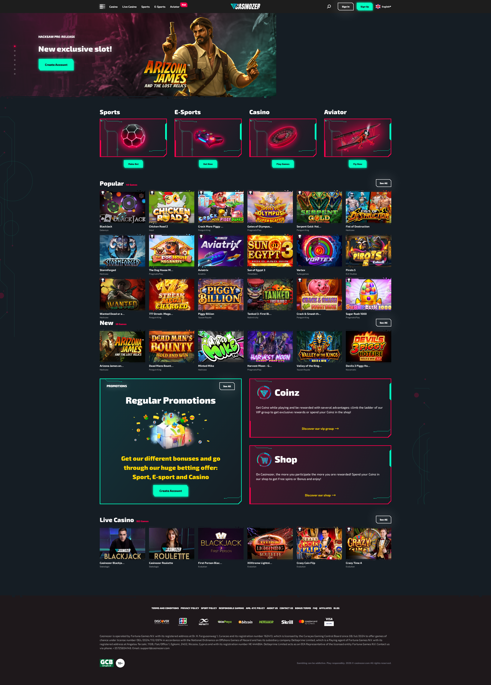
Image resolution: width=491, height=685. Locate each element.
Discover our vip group (318, 428)
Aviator (175, 6)
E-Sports (159, 6)
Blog (336, 608)
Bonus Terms (303, 608)
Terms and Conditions (165, 608)
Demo (122, 211)
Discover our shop (318, 495)
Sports (145, 6)
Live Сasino (129, 6)
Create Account (56, 64)
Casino (113, 6)
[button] (15, 46)
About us (272, 608)
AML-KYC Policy (255, 608)
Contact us (286, 608)
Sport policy (209, 608)
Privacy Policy (190, 608)
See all (227, 386)
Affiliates (325, 608)
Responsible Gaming (231, 608)
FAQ (315, 608)
